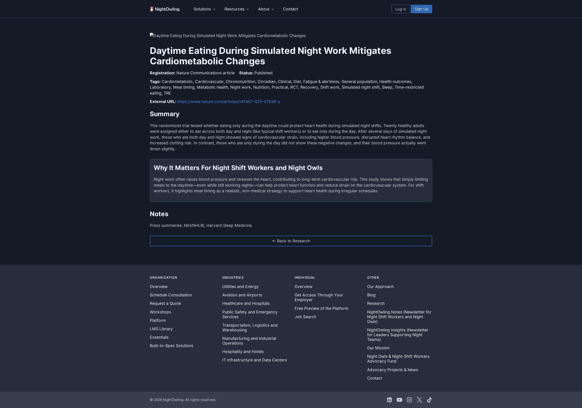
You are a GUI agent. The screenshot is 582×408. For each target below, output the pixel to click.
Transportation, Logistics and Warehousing (250, 327)
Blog (371, 295)
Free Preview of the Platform (321, 308)
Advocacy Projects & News (392, 369)
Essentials (159, 337)
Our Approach (380, 286)
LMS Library (161, 328)
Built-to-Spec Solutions (171, 345)
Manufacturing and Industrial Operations (249, 340)
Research (376, 303)
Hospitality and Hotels (243, 351)
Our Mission (378, 347)
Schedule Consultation (171, 295)
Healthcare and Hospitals (246, 303)
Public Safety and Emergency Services (250, 314)
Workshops (160, 312)
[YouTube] (399, 400)
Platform (158, 320)
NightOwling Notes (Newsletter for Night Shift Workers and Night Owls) (399, 317)
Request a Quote (165, 303)
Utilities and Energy (240, 286)
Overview (159, 286)
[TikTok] (429, 400)
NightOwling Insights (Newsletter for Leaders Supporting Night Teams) (397, 335)
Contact (290, 9)
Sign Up (421, 9)
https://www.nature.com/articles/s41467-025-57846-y (228, 101)
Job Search (305, 316)
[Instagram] (409, 400)
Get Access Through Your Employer (319, 297)
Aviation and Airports (242, 295)
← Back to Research (291, 240)
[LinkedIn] (389, 400)
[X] (419, 400)
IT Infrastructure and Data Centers (254, 360)
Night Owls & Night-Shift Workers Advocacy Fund (398, 358)
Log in (400, 9)
